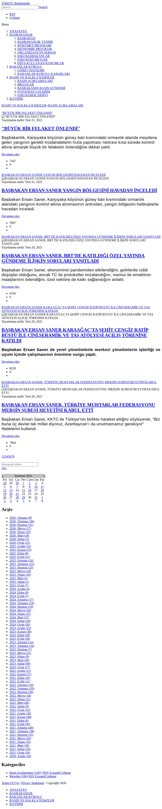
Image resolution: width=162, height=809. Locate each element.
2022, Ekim (19, 678)
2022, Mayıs (20, 695)
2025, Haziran (21, 567)
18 (42, 490)
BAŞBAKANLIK (21, 34)
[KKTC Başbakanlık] (16, 3)
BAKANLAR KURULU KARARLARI (43, 74)
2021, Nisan (20, 742)
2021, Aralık (20, 713)
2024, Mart (19, 617)
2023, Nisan (19, 656)
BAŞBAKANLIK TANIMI (35, 41)
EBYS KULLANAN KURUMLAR (40, 63)
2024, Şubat (19, 621)
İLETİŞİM (16, 98)
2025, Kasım (20, 549)
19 (4, 494)
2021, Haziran (21, 734)
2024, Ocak (19, 624)
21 (17, 494)
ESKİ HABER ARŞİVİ (32, 95)
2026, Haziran (21, 525)
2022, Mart (19, 702)
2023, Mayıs (20, 653)
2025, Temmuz (21, 564)
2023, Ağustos (21, 642)
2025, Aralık (20, 546)
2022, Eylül (19, 681)
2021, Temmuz (21, 731)
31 (36, 497)
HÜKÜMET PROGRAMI (34, 45)
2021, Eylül (19, 724)
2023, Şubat (19, 663)
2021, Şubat (19, 749)
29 (23, 497)
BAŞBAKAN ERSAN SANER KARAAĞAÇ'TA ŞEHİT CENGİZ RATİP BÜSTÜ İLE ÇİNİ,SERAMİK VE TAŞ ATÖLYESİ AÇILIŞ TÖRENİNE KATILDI (75, 335)
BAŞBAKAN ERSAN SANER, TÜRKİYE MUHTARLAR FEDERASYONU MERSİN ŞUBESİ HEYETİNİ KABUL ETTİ (78, 407)
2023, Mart (19, 660)
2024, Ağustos (21, 599)
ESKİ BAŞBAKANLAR (33, 56)
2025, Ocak (18, 585)
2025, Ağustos (21, 560)
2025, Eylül (19, 557)
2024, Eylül (18, 596)
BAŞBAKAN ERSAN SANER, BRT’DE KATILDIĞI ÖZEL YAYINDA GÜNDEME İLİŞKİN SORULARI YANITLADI (73, 258)
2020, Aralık (20, 756)
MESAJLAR (25, 84)
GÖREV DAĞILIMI (30, 70)
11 (42, 486)
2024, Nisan (20, 613)
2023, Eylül (19, 638)
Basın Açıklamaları (25, 772)
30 (17, 483)
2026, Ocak (19, 542)
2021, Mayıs (20, 738)
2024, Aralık (19, 589)
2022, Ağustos (21, 685)
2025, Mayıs (20, 571)
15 (23, 490)
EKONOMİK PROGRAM (34, 49)
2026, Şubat (19, 539)
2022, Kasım (20, 674)
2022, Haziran (21, 692)
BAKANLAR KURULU (25, 66)
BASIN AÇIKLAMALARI (35, 81)
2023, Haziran (20, 649)
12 (4, 490)
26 (4, 497)
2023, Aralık (20, 628)
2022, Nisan (20, 699)
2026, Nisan (20, 532)
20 (10, 494)
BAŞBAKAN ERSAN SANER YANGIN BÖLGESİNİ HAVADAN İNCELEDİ (79, 190)
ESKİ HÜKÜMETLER (32, 59)
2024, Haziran (21, 606)
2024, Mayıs (20, 610)
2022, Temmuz (21, 688)
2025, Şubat (19, 581)
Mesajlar (18, 776)
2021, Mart (19, 745)
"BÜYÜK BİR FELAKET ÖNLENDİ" (41, 128)
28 (4, 483)
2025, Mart (18, 578)
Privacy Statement (32, 783)
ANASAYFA (18, 31)
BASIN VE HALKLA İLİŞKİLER (31, 77)
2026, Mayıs (20, 528)
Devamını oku (10, 154)
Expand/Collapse (60, 772)
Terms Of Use (10, 783)
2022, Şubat (19, 706)
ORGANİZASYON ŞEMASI (36, 52)
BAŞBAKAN (26, 38)
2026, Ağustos (20, 517)
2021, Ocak (19, 752)
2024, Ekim (18, 592)
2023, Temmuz (21, 646)
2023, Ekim (19, 635)
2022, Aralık (20, 670)
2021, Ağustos (21, 727)
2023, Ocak (19, 667)
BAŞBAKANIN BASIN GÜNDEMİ (41, 88)
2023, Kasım (20, 631)
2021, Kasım (20, 717)
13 (10, 490)
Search (43, 7)
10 (36, 486)
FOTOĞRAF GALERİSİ (33, 91)
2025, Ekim (18, 553)
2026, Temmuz (21, 521)
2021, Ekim (18, 720)
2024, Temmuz (21, 603)
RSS (12, 14)
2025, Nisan (20, 574)
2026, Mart (19, 535)
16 (29, 490)
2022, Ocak (19, 710)
